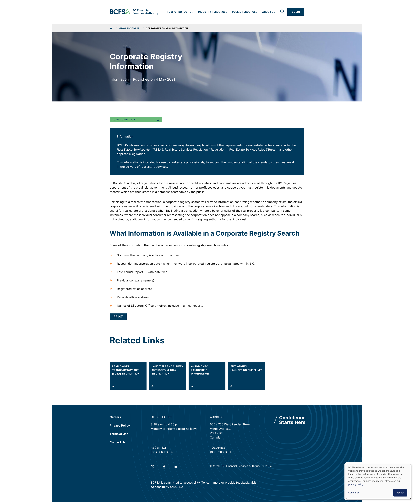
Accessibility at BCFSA (167, 487)
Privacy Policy (120, 425)
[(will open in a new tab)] (153, 467)
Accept (400, 492)
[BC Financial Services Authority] (134, 12)
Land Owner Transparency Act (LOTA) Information (126, 370)
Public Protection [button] (180, 11)
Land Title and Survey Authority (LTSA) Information (167, 370)
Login (296, 11)
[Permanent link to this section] (107, 233)
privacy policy (355, 484)
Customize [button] (354, 492)
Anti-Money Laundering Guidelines (246, 368)
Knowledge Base (129, 28)
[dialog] (378, 481)
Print (118, 316)
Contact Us (117, 442)
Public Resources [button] (244, 11)
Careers (115, 417)
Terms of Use (119, 434)
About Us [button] (268, 11)
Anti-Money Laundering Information (200, 370)
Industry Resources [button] (212, 11)
